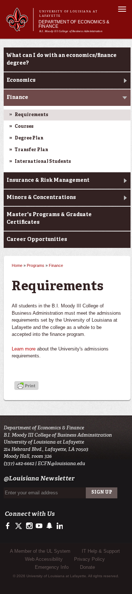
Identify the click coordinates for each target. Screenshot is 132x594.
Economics (21, 80)
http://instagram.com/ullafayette (29, 526)
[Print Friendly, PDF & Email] (26, 386)
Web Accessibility (44, 559)
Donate (87, 567)
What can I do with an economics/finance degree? (62, 59)
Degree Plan (29, 138)
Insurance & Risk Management (48, 180)
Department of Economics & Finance (74, 24)
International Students (43, 162)
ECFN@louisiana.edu (61, 463)
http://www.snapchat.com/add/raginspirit (49, 526)
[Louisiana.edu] (20, 28)
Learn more (24, 349)
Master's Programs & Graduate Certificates (49, 218)
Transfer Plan (31, 150)
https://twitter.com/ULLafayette (19, 526)
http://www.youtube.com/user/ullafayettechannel (39, 526)
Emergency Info (52, 567)
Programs (35, 265)
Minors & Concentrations (41, 197)
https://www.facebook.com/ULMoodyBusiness (9, 526)
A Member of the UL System (40, 551)
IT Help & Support (101, 551)
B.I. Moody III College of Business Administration (70, 31)
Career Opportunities (37, 239)
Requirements (31, 115)
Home (17, 265)
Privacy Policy (89, 559)
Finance (17, 97)
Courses (24, 126)
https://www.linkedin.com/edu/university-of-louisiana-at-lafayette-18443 (59, 526)
